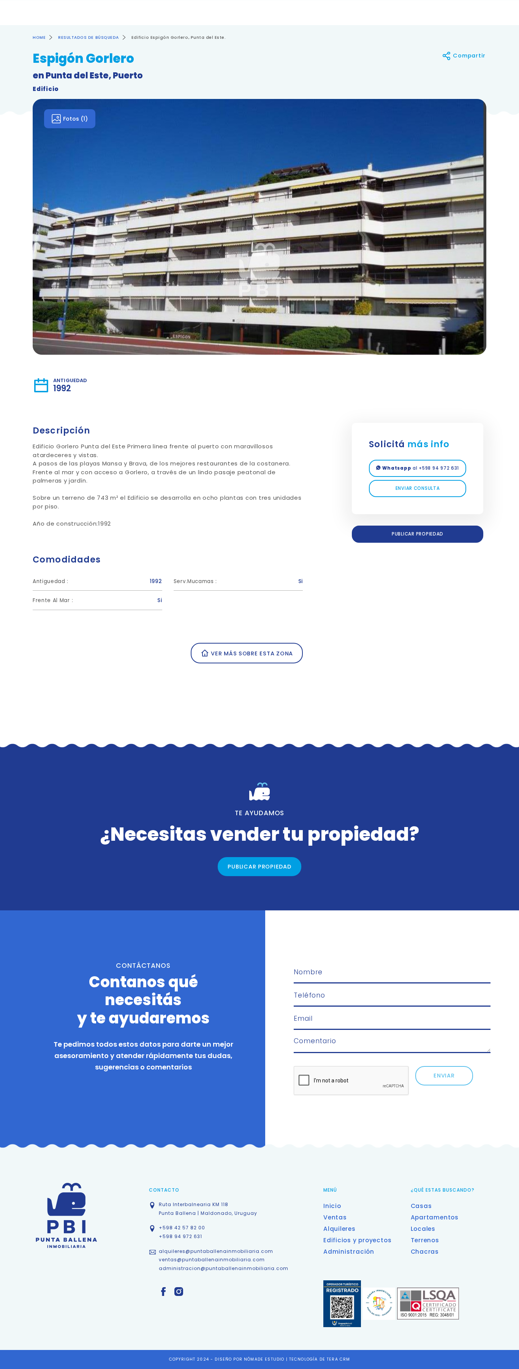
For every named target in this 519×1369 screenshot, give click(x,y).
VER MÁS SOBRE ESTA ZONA (251, 653)
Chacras (425, 1252)
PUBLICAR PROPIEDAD (417, 534)
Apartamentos (435, 1217)
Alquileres (339, 1229)
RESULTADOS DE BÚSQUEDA (88, 37)
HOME (39, 37)
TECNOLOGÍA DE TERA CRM (319, 1359)
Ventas (335, 1217)
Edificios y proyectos (357, 1240)
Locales (423, 1229)
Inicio (332, 1206)
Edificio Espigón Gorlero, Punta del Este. (178, 37)
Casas (421, 1206)
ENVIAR (444, 1075)
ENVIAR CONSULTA (418, 488)
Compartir (468, 55)
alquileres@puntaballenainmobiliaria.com (216, 1251)
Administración (348, 1252)
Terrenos (425, 1240)
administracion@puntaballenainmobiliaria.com (223, 1268)
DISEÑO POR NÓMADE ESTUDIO (250, 1359)
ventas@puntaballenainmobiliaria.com (212, 1259)
